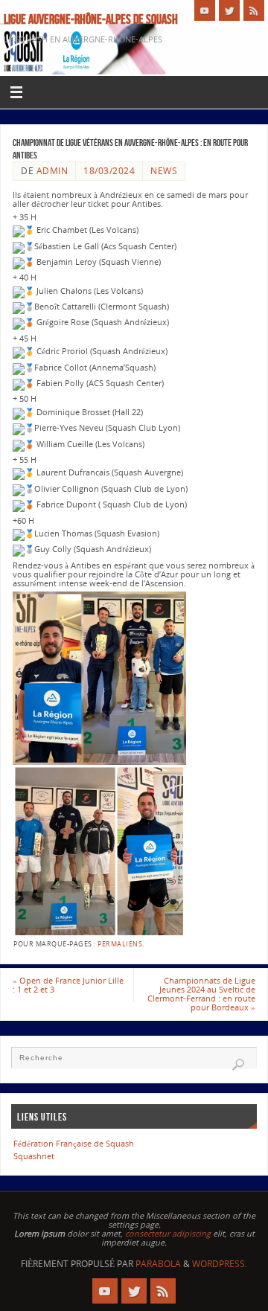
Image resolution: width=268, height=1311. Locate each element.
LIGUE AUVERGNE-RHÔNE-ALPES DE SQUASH (91, 19)
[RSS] (253, 10)
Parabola (158, 1263)
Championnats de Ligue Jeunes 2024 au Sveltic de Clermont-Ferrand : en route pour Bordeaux (201, 994)
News (163, 170)
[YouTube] (204, 10)
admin (52, 170)
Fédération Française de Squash (73, 1143)
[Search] (238, 1064)
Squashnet (33, 1155)
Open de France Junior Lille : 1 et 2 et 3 (68, 985)
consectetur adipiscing (168, 1233)
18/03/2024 (109, 170)
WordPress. (219, 1263)
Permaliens (120, 944)
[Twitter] (229, 10)
